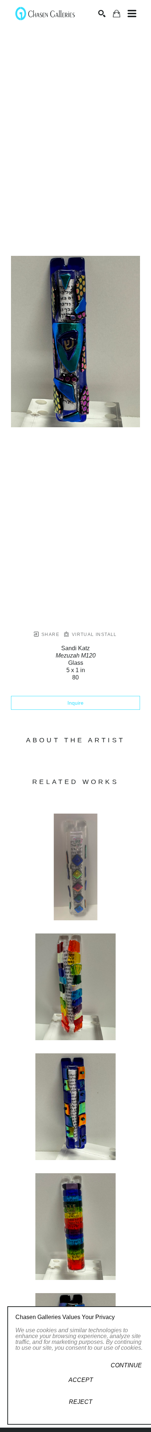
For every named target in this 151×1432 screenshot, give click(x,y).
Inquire (75, 703)
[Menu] (132, 13)
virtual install (93, 634)
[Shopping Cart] (116, 14)
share (49, 634)
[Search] (102, 13)
